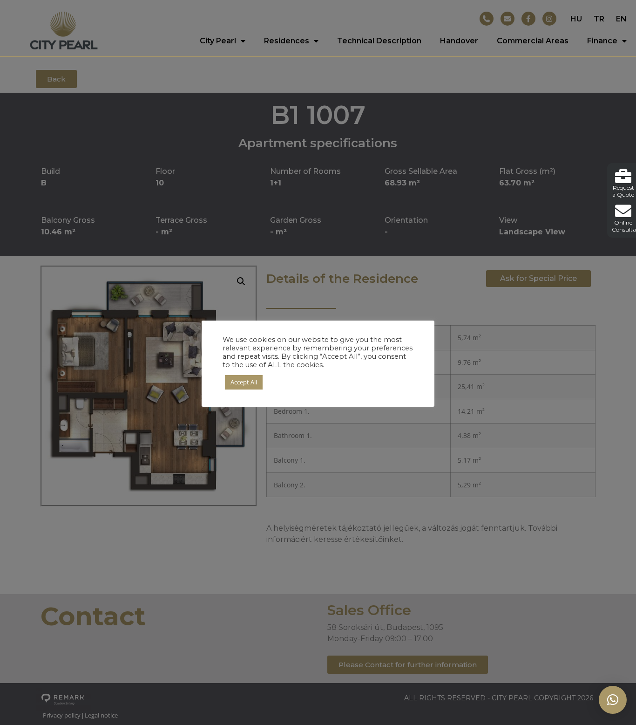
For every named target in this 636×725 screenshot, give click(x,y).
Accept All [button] (243, 382)
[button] (613, 700)
